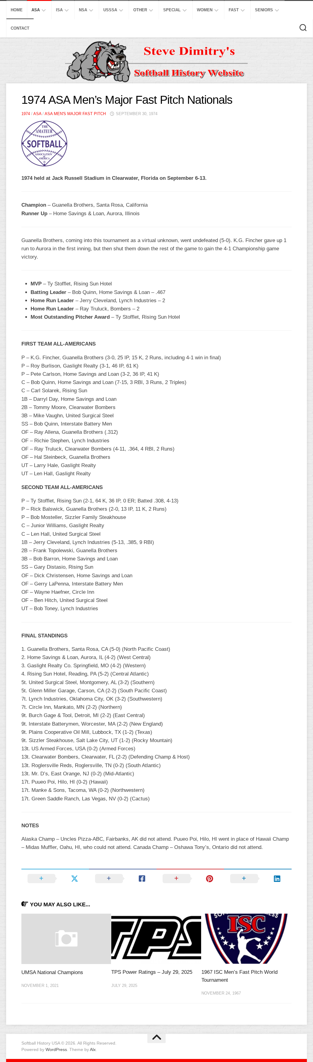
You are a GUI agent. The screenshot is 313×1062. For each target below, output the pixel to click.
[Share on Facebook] (122, 878)
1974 (25, 113)
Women (204, 10)
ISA (59, 10)
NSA (83, 10)
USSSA (110, 10)
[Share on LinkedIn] (258, 878)
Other (140, 10)
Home (17, 10)
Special (172, 10)
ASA (35, 10)
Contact (20, 28)
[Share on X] (55, 878)
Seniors (264, 10)
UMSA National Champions (52, 972)
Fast (234, 10)
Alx (93, 1049)
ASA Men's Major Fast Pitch (75, 113)
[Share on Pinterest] (190, 878)
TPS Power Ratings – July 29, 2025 (151, 972)
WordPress (56, 1049)
